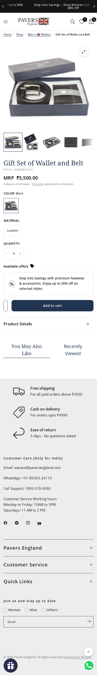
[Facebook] (9, 523)
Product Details (18, 323)
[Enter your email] (88, 621)
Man (33, 610)
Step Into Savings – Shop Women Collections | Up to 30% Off (49, 6)
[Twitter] (20, 523)
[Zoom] (83, 51)
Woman (14, 610)
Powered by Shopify (77, 657)
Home (8, 34)
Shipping (37, 184)
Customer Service (26, 564)
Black (11, 205)
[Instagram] (31, 523)
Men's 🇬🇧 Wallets (39, 34)
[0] (90, 22)
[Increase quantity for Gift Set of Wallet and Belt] (20, 253)
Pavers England (23, 548)
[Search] (72, 22)
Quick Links (18, 581)
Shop (19, 34)
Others (52, 610)
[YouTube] (42, 523)
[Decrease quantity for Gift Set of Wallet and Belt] (7, 253)
